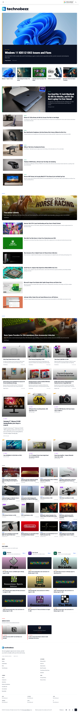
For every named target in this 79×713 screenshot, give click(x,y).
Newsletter (4, 691)
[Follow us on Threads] (73, 710)
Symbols (42, 672)
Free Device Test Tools (44, 670)
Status (3, 661)
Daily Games (42, 665)
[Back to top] (76, 710)
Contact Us (4, 679)
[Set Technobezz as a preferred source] (68, 2)
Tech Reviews (4, 668)
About (3, 677)
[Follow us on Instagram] (69, 710)
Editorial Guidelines (6, 684)
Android (42, 663)
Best (3, 665)
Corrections (4, 688)
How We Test (4, 686)
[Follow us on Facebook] (66, 710)
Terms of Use (43, 679)
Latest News (4, 663)
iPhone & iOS (42, 661)
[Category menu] (3, 2)
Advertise (4, 682)
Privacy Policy (43, 677)
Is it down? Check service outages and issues (10, 622)
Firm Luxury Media (26, 709)
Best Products (43, 668)
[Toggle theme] (76, 2)
